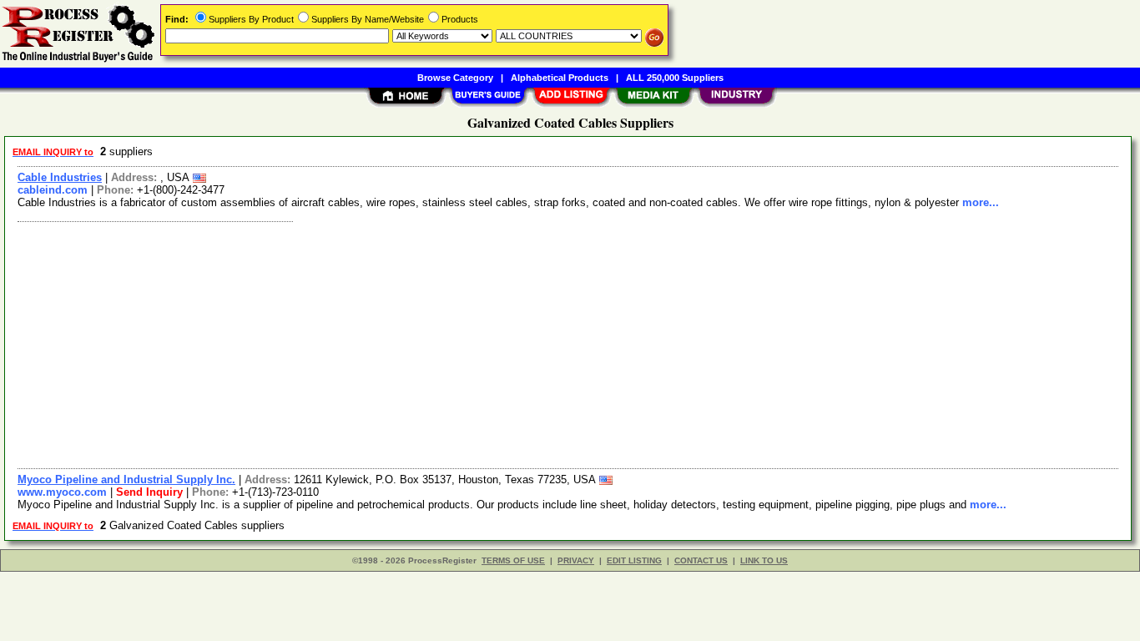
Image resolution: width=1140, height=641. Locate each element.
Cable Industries (60, 177)
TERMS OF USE (513, 560)
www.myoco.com (62, 492)
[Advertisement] (511, 343)
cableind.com (53, 190)
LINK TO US (764, 560)
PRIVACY (575, 560)
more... (980, 202)
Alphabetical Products (559, 78)
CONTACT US (701, 560)
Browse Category (455, 78)
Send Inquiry (149, 492)
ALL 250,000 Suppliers (675, 78)
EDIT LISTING (634, 560)
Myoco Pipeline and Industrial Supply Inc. (126, 479)
